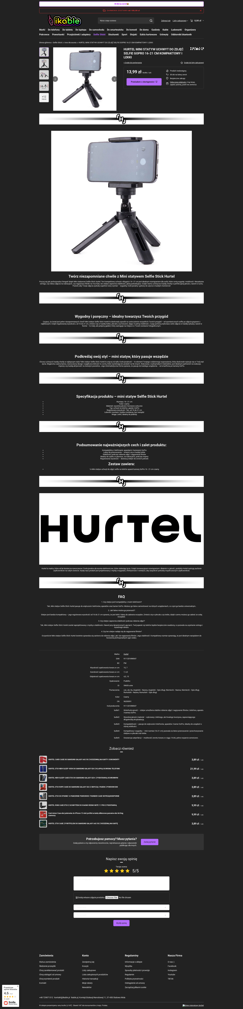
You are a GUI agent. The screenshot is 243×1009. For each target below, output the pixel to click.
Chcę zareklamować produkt (51, 970)
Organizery (190, 29)
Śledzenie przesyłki (47, 966)
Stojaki (133, 34)
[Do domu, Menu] (150, 30)
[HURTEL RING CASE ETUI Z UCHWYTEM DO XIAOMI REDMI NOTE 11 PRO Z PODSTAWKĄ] (43, 805)
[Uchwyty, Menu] (169, 34)
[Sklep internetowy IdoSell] (193, 1005)
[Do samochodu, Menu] (105, 30)
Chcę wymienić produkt (49, 979)
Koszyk (85, 966)
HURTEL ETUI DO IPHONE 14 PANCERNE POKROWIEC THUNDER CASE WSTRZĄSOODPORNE (83, 796)
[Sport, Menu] (128, 34)
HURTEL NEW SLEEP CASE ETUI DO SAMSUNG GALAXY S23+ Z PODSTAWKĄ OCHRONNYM (83, 778)
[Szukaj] (151, 20)
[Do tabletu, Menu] (74, 30)
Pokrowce (44, 34)
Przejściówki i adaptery (79, 34)
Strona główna (45, 42)
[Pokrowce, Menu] (50, 34)
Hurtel (126, 654)
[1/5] (106, 871)
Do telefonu (54, 29)
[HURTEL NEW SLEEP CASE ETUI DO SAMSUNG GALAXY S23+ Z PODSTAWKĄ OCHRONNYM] (43, 778)
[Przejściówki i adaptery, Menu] (92, 34)
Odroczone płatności (178, 82)
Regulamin (129, 974)
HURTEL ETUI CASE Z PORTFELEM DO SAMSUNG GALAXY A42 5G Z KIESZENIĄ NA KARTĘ (83, 823)
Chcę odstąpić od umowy (50, 974)
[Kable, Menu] (169, 30)
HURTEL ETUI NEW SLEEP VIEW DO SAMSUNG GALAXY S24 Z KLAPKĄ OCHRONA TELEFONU (84, 769)
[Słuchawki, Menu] (120, 34)
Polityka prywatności (134, 979)
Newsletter (87, 987)
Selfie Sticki (99, 34)
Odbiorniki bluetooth (181, 34)
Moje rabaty (87, 983)
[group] (84, 79)
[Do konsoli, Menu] (138, 30)
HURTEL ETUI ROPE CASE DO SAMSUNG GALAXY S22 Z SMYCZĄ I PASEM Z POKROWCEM (83, 787)
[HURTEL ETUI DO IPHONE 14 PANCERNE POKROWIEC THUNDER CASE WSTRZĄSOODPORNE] (43, 796)
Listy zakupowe (89, 970)
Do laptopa (81, 29)
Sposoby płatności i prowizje (137, 970)
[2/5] (111, 871)
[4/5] (122, 871)
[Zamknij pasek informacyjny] (201, 10)
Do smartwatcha (115, 29)
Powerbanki (58, 34)
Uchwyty (164, 34)
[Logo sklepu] (65, 20)
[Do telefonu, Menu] (61, 30)
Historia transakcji (90, 979)
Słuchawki (113, 34)
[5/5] (128, 871)
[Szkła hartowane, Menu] (158, 34)
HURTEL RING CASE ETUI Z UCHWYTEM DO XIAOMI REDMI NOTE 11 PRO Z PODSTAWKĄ (82, 805)
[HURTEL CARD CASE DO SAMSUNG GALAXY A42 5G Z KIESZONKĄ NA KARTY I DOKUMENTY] (43, 759)
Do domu (144, 29)
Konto (85, 955)
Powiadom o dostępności (142, 82)
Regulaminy (131, 955)
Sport (124, 34)
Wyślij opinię (121, 923)
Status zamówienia (47, 962)
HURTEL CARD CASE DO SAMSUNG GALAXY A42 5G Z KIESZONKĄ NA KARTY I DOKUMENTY (83, 760)
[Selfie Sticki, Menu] (107, 34)
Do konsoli (131, 29)
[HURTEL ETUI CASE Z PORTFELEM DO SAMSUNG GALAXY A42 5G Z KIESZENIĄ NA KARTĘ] (43, 823)
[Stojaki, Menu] (138, 34)
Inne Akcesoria (70, 42)
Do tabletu (67, 29)
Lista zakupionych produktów (95, 974)
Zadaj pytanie (150, 842)
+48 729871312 (46, 997)
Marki (42, 29)
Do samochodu (96, 29)
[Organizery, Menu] (197, 30)
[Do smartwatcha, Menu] (125, 30)
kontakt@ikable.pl (62, 997)
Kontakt (42, 983)
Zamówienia (46, 955)
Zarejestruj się (88, 962)
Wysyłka (128, 966)
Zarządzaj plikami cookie (135, 987)
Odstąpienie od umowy (135, 983)
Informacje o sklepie (133, 962)
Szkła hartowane (148, 34)
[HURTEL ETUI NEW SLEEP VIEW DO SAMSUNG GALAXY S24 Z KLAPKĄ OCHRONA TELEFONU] (43, 769)
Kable (165, 29)
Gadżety (155, 29)
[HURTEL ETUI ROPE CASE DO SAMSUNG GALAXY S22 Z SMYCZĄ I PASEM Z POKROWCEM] (43, 787)
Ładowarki (176, 29)
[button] (55, 79)
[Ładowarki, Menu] (183, 30)
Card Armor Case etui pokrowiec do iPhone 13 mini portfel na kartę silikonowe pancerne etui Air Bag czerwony (85, 814)
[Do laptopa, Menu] (87, 30)
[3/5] (117, 871)
